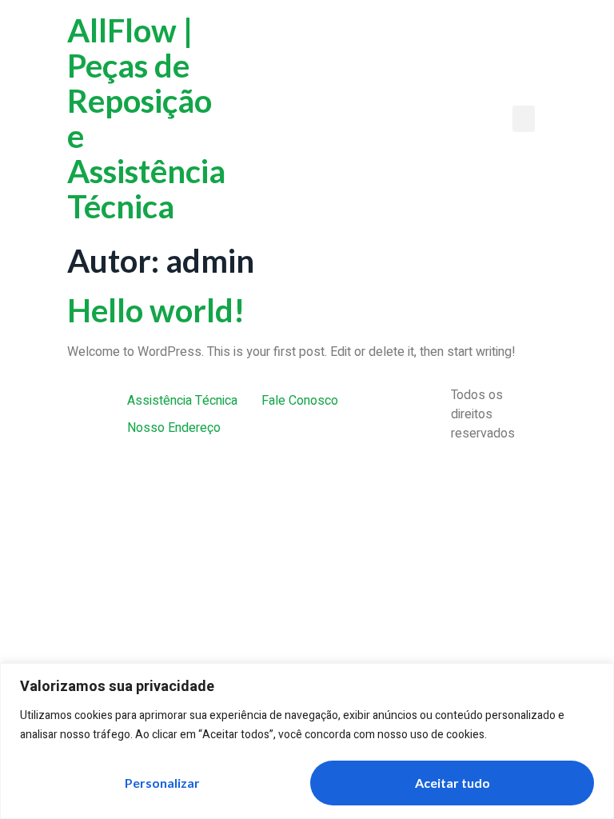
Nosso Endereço (174, 427)
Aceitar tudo (452, 782)
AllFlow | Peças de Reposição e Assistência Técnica (146, 118)
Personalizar (162, 782)
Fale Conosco (299, 400)
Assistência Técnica (182, 400)
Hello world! (156, 310)
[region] (307, 741)
